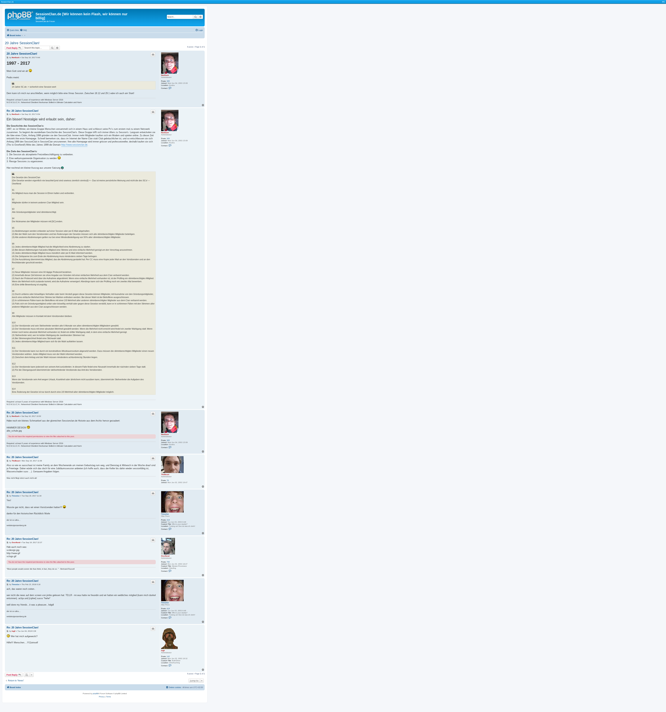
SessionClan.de (7, 2)
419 (168, 520)
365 (168, 81)
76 (168, 480)
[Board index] (21, 15)
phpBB (95, 693)
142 (168, 656)
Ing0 (163, 650)
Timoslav (165, 514)
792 (168, 562)
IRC (663, 2)
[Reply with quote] (153, 54)
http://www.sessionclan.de (74, 144)
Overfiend (165, 556)
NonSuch (165, 75)
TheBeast (165, 474)
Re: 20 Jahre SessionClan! (23, 110)
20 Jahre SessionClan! (22, 43)
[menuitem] (23, 30)
